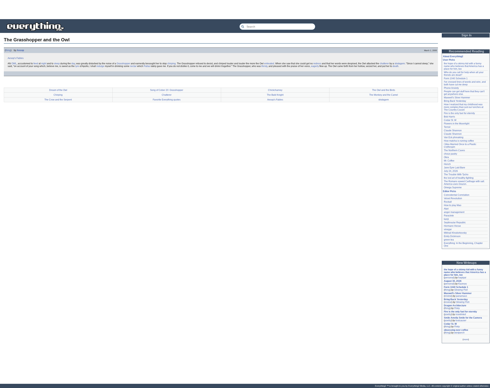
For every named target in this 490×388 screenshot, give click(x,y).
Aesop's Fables (16, 58)
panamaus (461, 296)
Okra (446, 157)
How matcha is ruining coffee (459, 140)
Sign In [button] (466, 35)
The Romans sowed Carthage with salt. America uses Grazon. (464, 182)
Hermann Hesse (452, 226)
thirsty (264, 66)
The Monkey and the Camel (383, 95)
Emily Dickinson (452, 236)
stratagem (399, 63)
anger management (454, 212)
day (73, 63)
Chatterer (167, 95)
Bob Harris (449, 116)
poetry (448, 314)
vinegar (448, 229)
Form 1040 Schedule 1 (456, 78)
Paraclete (449, 215)
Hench (447, 164)
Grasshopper (123, 63)
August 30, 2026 (452, 281)
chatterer (384, 63)
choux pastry (450, 153)
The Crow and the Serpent (58, 99)
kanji (446, 219)
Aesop (20, 50)
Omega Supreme (453, 187)
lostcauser (461, 320)
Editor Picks (449, 191)
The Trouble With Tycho (456, 174)
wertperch (459, 332)
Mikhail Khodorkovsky (455, 232)
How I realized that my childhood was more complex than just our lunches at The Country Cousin (464, 107)
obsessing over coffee (456, 330)
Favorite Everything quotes (166, 99)
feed (35, 63)
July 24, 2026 (451, 171)
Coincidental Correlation (456, 195)
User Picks (449, 60)
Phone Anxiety (451, 88)
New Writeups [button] (467, 262)
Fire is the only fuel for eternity (459, 113)
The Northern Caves (454, 150)
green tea (449, 239)
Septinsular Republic (455, 222)
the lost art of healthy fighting (459, 178)
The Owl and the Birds (383, 90)
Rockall (448, 202)
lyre (77, 66)
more (465, 339)
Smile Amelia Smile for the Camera (463, 317)
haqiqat (462, 277)
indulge (100, 66)
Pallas (147, 66)
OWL (14, 63)
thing (8, 50)
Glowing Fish (461, 290)
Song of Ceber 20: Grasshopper (166, 90)
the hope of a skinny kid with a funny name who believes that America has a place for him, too (464, 66)
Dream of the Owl (58, 90)
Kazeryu (462, 283)
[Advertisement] (245, 9)
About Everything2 (453, 56)
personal (449, 277)
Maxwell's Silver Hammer (457, 97)
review (448, 296)
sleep (57, 63)
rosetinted (461, 314)
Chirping (58, 95)
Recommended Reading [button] (466, 51)
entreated (269, 63)
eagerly (315, 66)
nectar (133, 66)
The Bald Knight (275, 95)
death (396, 66)
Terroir (447, 127)
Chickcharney (275, 90)
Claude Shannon (453, 130)
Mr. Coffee (449, 160)
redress (317, 63)
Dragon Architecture (455, 305)
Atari (446, 208)
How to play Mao (452, 205)
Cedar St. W (450, 120)
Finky (457, 308)
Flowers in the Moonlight (456, 123)
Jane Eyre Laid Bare (454, 167)
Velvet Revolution (453, 198)
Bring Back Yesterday (455, 101)
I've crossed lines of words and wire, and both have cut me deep (465, 83)
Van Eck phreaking (453, 137)
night (43, 63)
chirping (171, 63)
